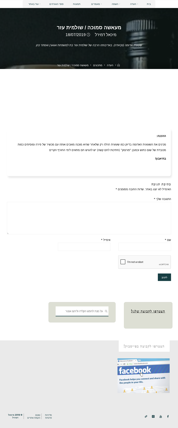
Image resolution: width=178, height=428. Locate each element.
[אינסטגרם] (153, 417)
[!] (146, 417)
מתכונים (97, 65)
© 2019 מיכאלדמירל (15, 416)
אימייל (105, 240)
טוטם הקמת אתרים (33, 416)
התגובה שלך (162, 199)
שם (168, 240)
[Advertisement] (89, 95)
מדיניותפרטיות (48, 416)
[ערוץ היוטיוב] (161, 417)
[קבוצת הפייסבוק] (168, 417)
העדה (110, 65)
